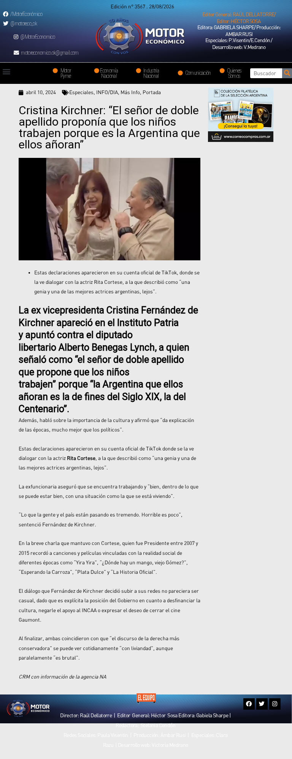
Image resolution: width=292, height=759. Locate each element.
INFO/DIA (107, 92)
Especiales (81, 92)
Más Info (130, 92)
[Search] (287, 73)
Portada (152, 92)
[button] (238, 18)
